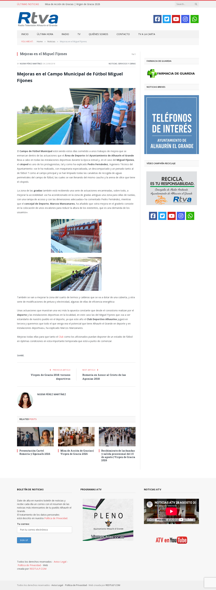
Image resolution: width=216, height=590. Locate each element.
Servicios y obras (127, 63)
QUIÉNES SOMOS (98, 34)
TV (78, 34)
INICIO (25, 34)
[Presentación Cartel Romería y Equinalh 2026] (35, 436)
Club (61, 336)
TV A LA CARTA (146, 34)
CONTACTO (123, 34)
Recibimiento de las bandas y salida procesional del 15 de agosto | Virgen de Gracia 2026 (118, 455)
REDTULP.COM (38, 568)
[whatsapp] (195, 19)
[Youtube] (176, 19)
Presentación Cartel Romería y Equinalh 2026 (34, 452)
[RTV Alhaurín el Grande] (38, 19)
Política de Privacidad (29, 565)
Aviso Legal (60, 561)
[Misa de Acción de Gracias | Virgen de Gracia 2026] (76, 436)
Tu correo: (23, 524)
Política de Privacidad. (56, 518)
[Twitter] (167, 19)
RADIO (65, 34)
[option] (166, 124)
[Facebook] (157, 19)
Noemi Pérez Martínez (31, 63)
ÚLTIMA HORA (45, 34)
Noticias (113, 63)
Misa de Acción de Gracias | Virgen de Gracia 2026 (72, 4)
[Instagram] (185, 19)
